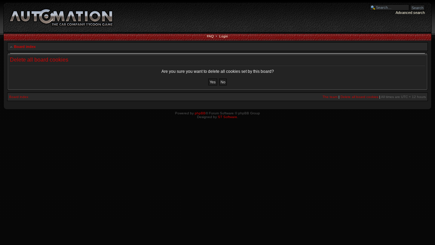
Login (223, 36)
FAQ (210, 36)
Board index (25, 47)
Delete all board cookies (359, 97)
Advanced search (410, 13)
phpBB (200, 113)
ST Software (227, 117)
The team (330, 97)
